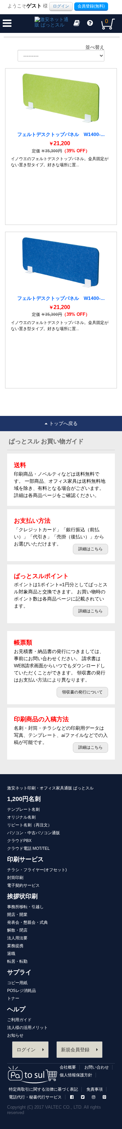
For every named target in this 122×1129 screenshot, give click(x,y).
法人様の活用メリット (27, 1027)
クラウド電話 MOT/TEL (28, 848)
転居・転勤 (17, 961)
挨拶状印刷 (22, 896)
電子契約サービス (23, 885)
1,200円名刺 (24, 799)
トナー (13, 998)
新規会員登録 (75, 1049)
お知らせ (15, 1035)
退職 (11, 953)
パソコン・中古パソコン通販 (33, 832)
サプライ (19, 972)
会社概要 (68, 1067)
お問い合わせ (96, 1067)
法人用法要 (17, 938)
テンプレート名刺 (23, 809)
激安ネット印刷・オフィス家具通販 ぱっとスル (50, 788)
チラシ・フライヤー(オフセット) (37, 869)
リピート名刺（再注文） (29, 825)
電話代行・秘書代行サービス (35, 1097)
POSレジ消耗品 (21, 990)
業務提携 (15, 945)
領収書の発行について (82, 692)
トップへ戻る (63, 423)
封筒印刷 (15, 877)
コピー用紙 (17, 982)
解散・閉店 (17, 930)
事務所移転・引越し (25, 906)
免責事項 (94, 1089)
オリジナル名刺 (21, 817)
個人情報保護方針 (76, 1075)
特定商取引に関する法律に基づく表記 (43, 1089)
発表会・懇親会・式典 (27, 922)
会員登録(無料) (91, 6)
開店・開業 (17, 914)
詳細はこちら (90, 549)
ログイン (61, 6)
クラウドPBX (19, 840)
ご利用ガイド (19, 1019)
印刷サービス (25, 859)
